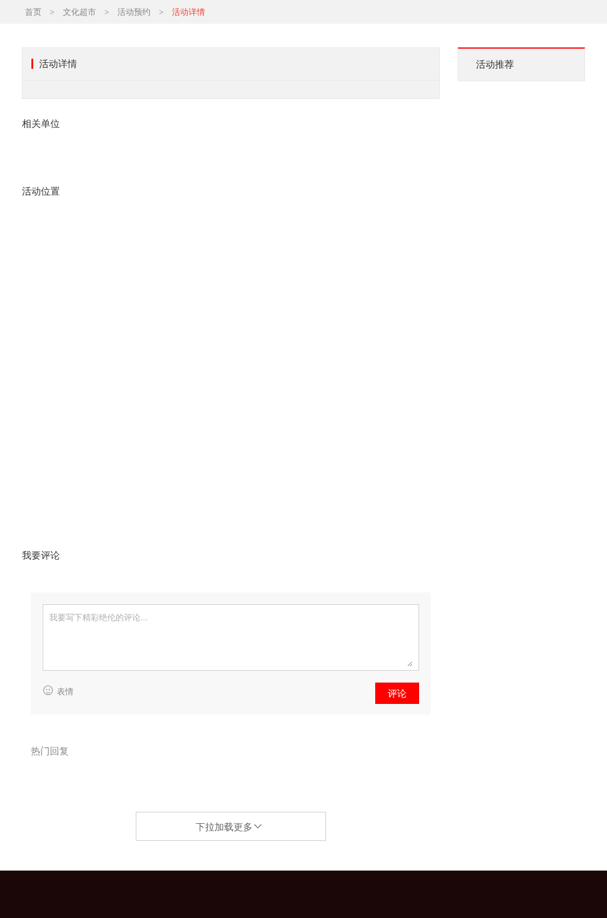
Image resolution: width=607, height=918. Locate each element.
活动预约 (134, 12)
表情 (65, 691)
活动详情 (188, 12)
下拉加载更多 (224, 826)
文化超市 (79, 12)
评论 (397, 693)
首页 (33, 12)
